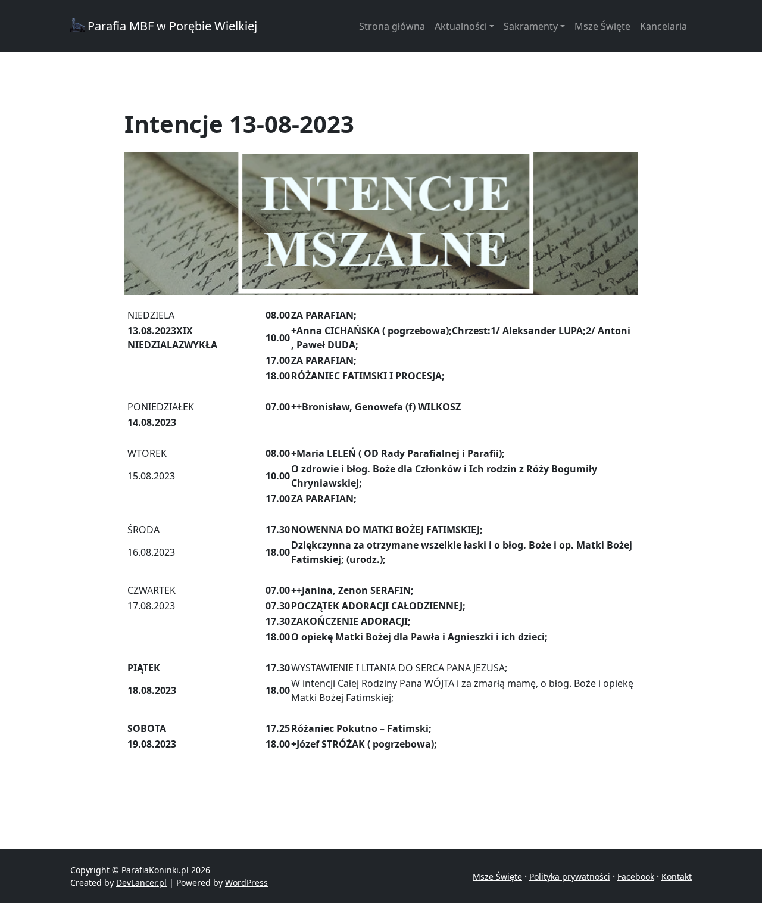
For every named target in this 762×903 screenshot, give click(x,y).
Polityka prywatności (569, 876)
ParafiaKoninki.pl (155, 870)
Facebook (635, 876)
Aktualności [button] (461, 26)
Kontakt (676, 876)
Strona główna (392, 26)
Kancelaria (663, 26)
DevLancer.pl (141, 882)
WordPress (246, 882)
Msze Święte (602, 26)
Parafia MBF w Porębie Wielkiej (171, 26)
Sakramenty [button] (531, 26)
